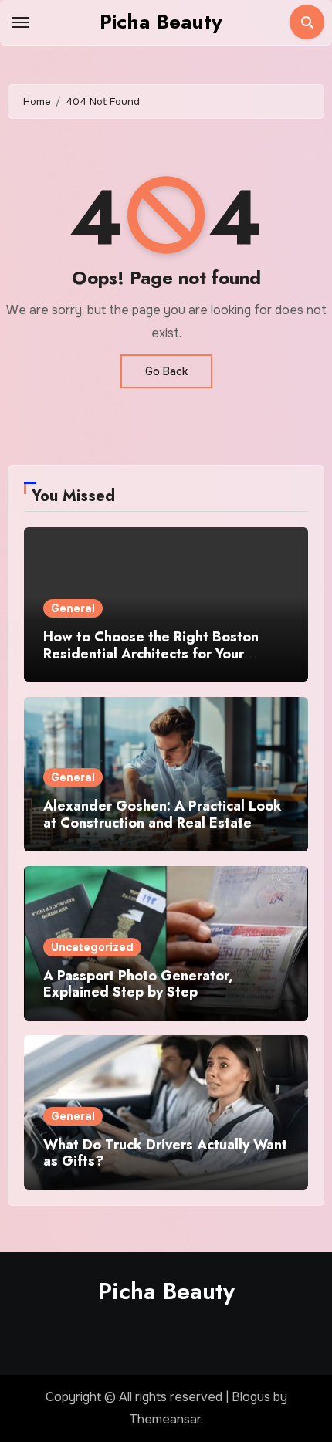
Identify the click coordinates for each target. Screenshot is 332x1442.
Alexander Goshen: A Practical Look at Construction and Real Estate (162, 814)
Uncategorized (92, 947)
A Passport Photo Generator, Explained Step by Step (138, 984)
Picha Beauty (161, 21)
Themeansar (165, 1419)
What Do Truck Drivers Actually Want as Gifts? (165, 1153)
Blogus (251, 1397)
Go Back (166, 371)
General (73, 608)
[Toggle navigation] (20, 22)
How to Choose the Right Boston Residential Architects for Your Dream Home (151, 653)
